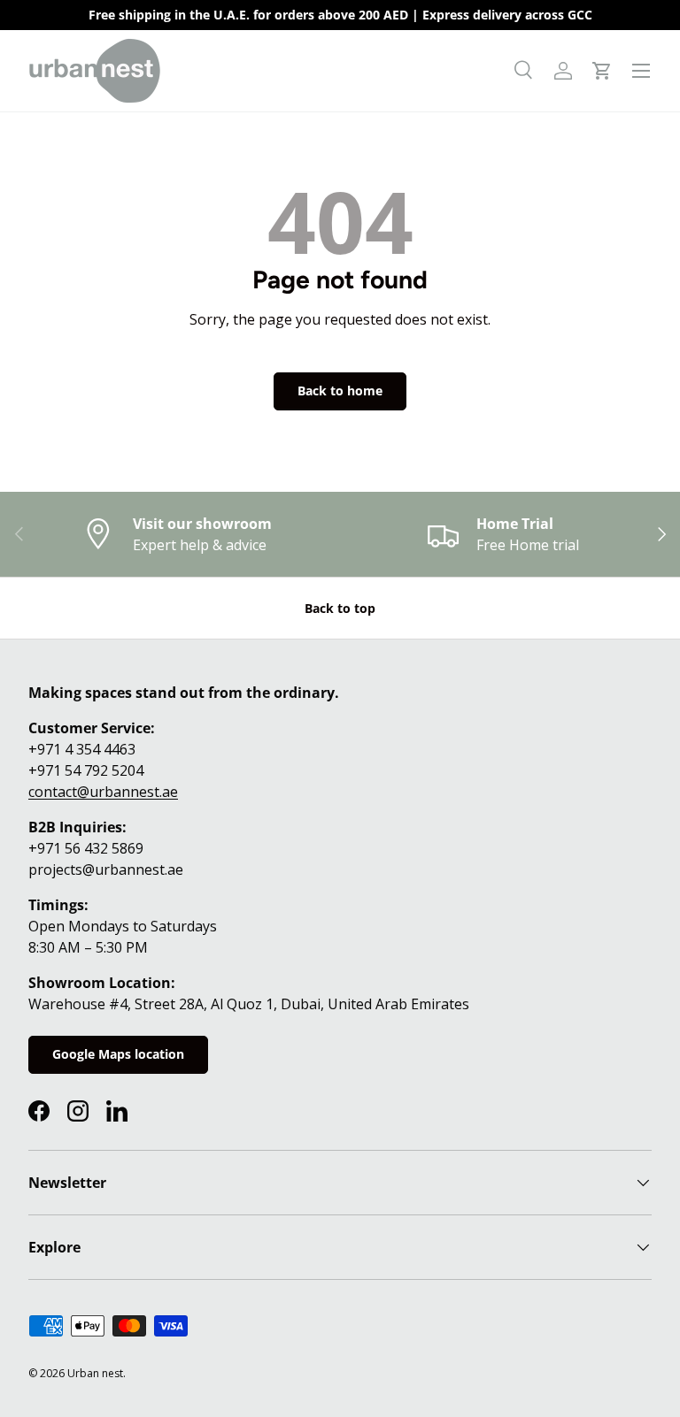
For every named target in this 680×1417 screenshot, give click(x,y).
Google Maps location (118, 1054)
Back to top (340, 608)
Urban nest (95, 1373)
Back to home (340, 390)
